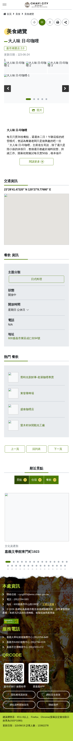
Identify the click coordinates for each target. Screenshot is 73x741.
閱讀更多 (34, 161)
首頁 (9, 14)
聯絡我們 (53, 704)
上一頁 (15, 448)
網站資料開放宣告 (19, 704)
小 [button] (34, 22)
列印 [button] (57, 22)
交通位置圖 (48, 604)
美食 (18, 14)
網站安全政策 (53, 694)
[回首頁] (36, 4)
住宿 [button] (36, 479)
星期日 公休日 (16, 309)
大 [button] (50, 22)
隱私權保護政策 (19, 694)
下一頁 (58, 448)
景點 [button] (21, 479)
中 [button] (42, 22)
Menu (5, 5)
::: (1, 13)
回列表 (36, 448)
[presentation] (7, 88)
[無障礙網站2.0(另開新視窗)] (11, 621)
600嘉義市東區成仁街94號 (24, 338)
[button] (28, 99)
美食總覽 (29, 14)
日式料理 (36, 279)
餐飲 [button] (51, 479)
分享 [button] (65, 22)
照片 (39, 110)
